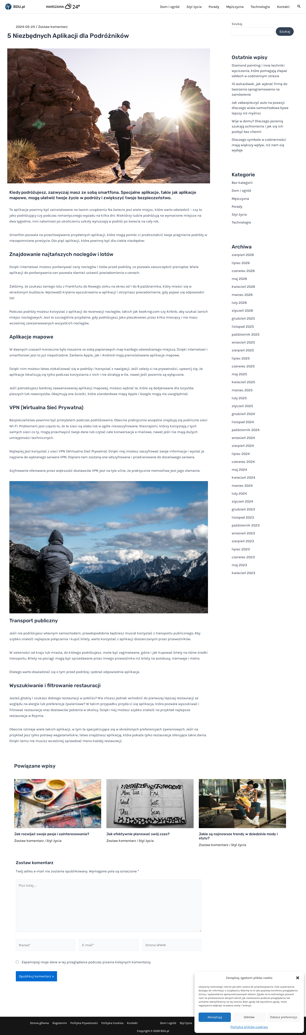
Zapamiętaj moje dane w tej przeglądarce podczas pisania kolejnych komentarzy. (86, 962)
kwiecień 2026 (243, 286)
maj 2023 (239, 565)
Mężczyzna (240, 198)
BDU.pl (19, 7)
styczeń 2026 (242, 310)
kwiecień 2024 (243, 477)
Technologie (241, 222)
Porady (237, 206)
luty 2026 (239, 302)
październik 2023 (246, 525)
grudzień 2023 (243, 509)
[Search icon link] (299, 7)
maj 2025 (239, 374)
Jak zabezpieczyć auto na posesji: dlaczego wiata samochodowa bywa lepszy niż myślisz (260, 107)
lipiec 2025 (241, 358)
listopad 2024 (243, 422)
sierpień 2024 (243, 445)
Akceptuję (215, 1017)
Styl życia (53, 841)
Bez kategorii (242, 182)
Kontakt (132, 1023)
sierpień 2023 (243, 541)
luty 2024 (239, 493)
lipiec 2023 (241, 549)
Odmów (249, 1017)
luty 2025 (239, 398)
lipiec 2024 (241, 454)
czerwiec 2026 (243, 271)
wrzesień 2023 (243, 533)
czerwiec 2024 (243, 461)
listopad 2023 (243, 517)
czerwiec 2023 (243, 557)
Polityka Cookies (112, 1023)
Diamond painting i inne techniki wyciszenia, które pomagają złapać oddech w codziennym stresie (259, 70)
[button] (298, 978)
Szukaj (237, 24)
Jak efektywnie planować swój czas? (138, 834)
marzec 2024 (242, 485)
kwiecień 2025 (243, 382)
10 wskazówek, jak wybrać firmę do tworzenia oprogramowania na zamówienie (259, 89)
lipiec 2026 (241, 263)
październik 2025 (246, 334)
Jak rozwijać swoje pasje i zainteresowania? (51, 834)
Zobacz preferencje (283, 1017)
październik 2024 (246, 430)
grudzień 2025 (243, 318)
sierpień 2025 (243, 350)
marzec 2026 (242, 295)
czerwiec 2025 (243, 366)
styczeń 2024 (242, 501)
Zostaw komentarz (53, 27)
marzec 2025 (242, 390)
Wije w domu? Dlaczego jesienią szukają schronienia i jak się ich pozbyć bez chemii (257, 126)
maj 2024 (239, 469)
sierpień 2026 (243, 255)
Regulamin (59, 1023)
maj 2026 (239, 279)
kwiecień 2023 (243, 573)
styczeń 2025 (242, 406)
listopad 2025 (243, 326)
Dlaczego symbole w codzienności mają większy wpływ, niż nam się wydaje (259, 144)
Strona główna (39, 1023)
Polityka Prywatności (84, 1023)
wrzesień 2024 (243, 438)
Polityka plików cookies (249, 1027)
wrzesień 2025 (243, 342)
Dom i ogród (241, 190)
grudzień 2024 (243, 414)
